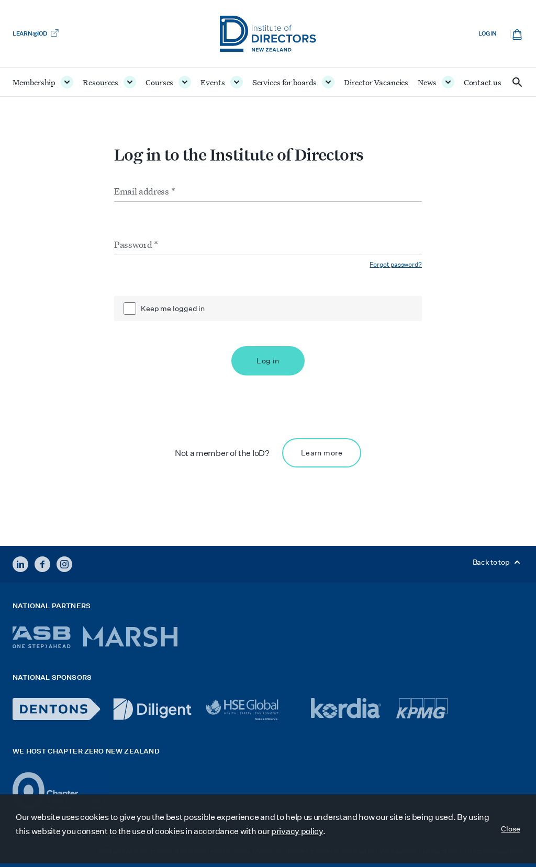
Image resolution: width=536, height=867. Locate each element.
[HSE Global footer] (251, 710)
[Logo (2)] (60, 791)
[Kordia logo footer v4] (347, 709)
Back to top (492, 562)
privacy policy (297, 831)
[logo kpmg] (422, 708)
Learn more (321, 453)
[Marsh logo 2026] (130, 636)
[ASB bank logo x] (42, 637)
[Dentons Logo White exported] (56, 709)
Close (510, 829)
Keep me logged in (173, 308)
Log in (487, 34)
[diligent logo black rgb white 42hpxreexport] (152, 709)
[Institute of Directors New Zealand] (268, 34)
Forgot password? (396, 264)
